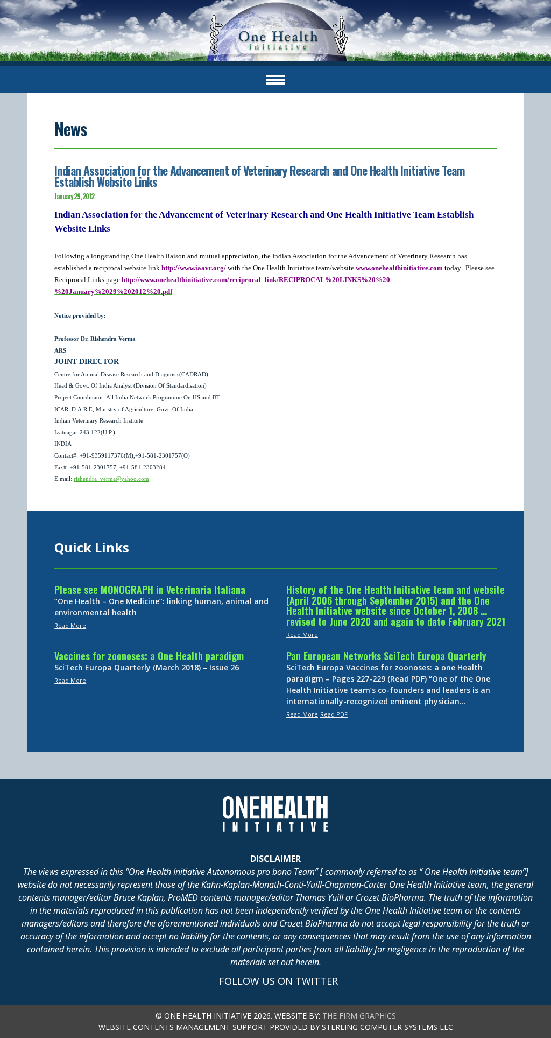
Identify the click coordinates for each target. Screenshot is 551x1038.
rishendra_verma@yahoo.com (111, 479)
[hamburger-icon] (275, 79)
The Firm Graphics (359, 1016)
